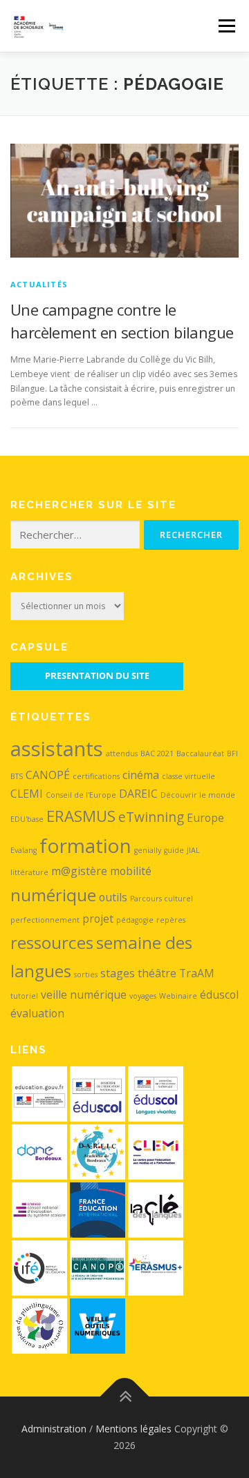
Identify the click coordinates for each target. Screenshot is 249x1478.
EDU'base (27, 819)
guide (174, 850)
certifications (96, 776)
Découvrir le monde (197, 795)
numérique (53, 894)
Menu (225, 26)
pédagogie (135, 920)
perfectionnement (45, 920)
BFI (232, 753)
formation (85, 845)
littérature (29, 872)
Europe (205, 817)
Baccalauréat (200, 753)
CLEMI (26, 793)
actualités (39, 284)
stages (117, 973)
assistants (56, 748)
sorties (86, 974)
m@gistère (79, 871)
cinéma (140, 775)
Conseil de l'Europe (81, 795)
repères (170, 920)
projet (97, 918)
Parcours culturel (161, 898)
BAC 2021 (157, 753)
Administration (53, 1428)
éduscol (219, 994)
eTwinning (151, 816)
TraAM (196, 973)
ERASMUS (81, 815)
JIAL (193, 850)
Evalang (23, 850)
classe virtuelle (188, 776)
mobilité (130, 871)
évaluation (37, 1013)
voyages (142, 996)
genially (147, 850)
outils (113, 897)
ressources (51, 942)
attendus (122, 753)
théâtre (157, 973)
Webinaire (178, 996)
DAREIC (138, 793)
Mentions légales (133, 1428)
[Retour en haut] (124, 1396)
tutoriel (24, 996)
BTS (16, 776)
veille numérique (84, 994)
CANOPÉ (48, 775)
